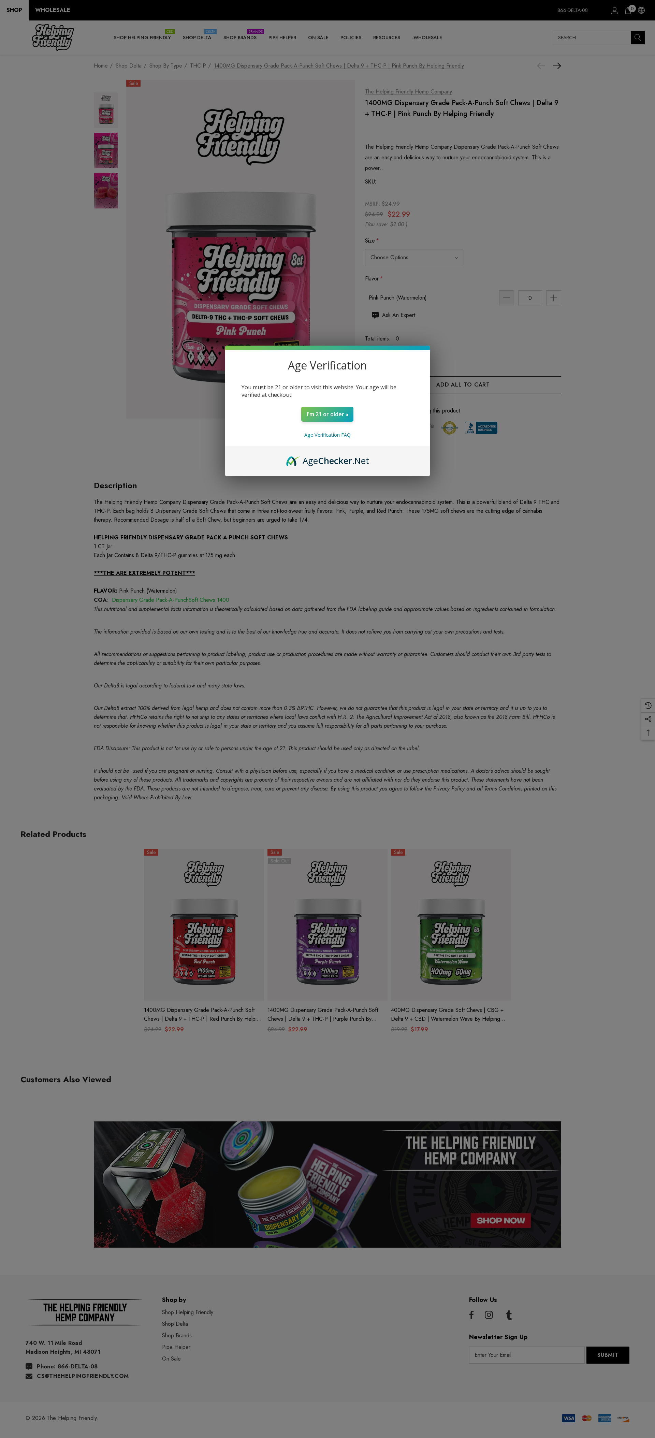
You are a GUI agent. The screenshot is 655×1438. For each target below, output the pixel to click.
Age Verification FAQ (327, 435)
